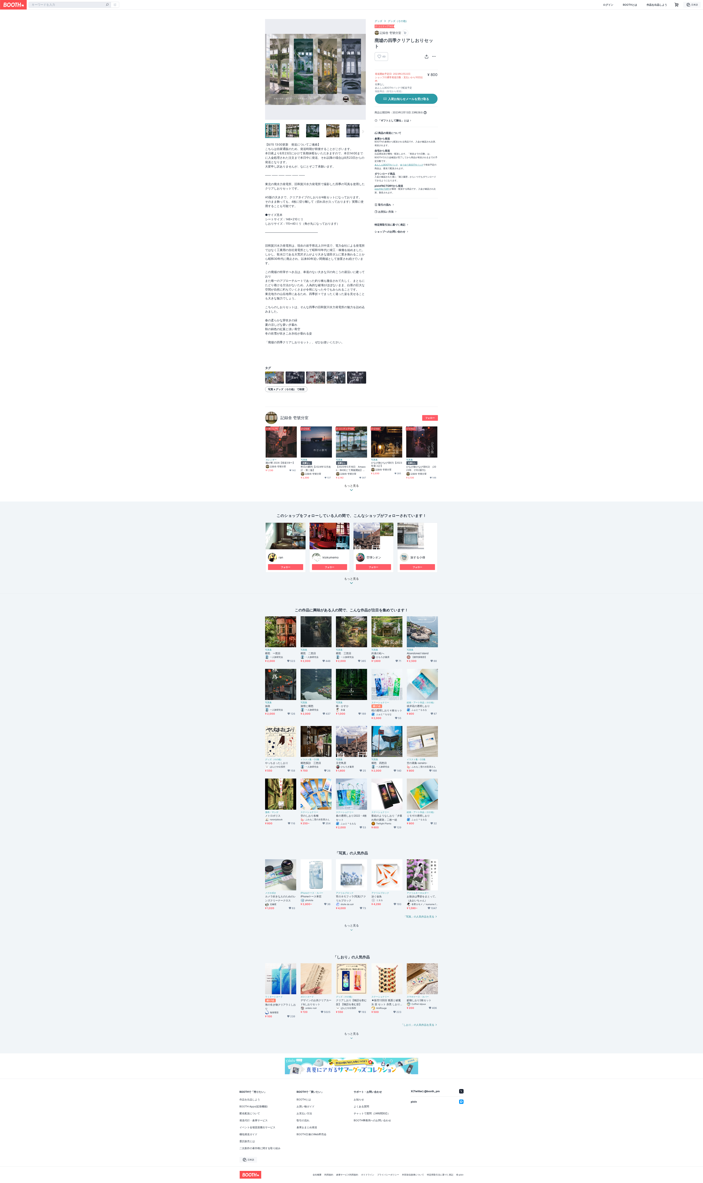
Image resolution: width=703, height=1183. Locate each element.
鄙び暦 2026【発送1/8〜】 (280, 462)
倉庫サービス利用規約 (347, 1175)
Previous (268, 69)
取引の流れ (384, 204)
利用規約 (328, 1175)
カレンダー (271, 460)
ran (281, 557)
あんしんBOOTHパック (386, 164)
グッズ (378, 21)
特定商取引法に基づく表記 (390, 224)
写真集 (304, 460)
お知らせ (359, 1099)
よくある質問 (361, 1106)
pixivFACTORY (382, 188)
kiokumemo (331, 557)
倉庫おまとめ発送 (307, 1127)
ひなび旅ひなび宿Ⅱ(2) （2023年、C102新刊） (421, 468)
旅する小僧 (417, 557)
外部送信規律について (413, 1175)
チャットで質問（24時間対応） (372, 1113)
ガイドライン (367, 1175)
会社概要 (317, 1175)
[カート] (405, 33)
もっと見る (351, 578)
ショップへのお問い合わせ (390, 231)
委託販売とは (247, 1141)
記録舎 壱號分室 (294, 417)
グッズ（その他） (398, 21)
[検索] (107, 5)
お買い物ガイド (306, 1106)
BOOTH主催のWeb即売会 (311, 1134)
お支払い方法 (386, 211)
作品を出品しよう (657, 4)
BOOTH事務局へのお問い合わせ (372, 1120)
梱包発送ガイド (248, 1134)
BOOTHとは (630, 4)
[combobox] (70, 5)
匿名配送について (249, 1113)
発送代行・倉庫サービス (253, 1120)
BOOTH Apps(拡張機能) (253, 1106)
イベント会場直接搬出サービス (257, 1127)
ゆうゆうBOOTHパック (411, 164)
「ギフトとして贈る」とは (393, 120)
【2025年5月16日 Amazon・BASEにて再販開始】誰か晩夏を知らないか (351, 468)
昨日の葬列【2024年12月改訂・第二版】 (316, 468)
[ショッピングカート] (676, 5)
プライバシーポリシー (388, 1175)
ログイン (608, 4)
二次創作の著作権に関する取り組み (259, 1148)
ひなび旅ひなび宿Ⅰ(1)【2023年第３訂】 (386, 464)
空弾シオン (374, 557)
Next (363, 69)
